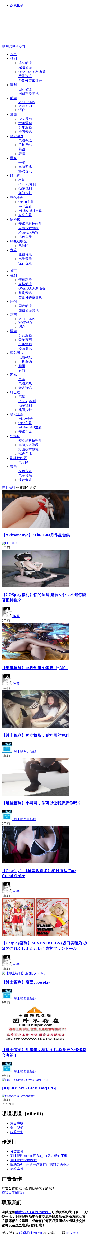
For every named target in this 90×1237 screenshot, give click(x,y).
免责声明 (16, 1123)
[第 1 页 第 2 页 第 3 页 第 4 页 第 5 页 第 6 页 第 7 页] (8, 1104)
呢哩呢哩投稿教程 (23, 1160)
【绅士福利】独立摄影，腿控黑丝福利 (35, 735)
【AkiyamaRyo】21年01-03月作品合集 (36, 535)
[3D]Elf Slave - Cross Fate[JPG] (29, 1088)
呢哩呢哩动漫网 (13, 46)
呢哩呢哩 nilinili (30, 1233)
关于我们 (16, 1127)
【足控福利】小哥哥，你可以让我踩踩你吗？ (41, 803)
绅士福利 (8, 487)
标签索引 (16, 1169)
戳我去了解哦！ (13, 1192)
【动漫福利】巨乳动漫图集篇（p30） (35, 668)
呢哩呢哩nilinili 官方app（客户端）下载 (39, 1156)
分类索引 (16, 1151)
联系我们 (16, 1132)
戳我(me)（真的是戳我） (33, 1212)
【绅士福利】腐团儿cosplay (26, 982)
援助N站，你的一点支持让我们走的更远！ (41, 1164)
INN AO (72, 1233)
